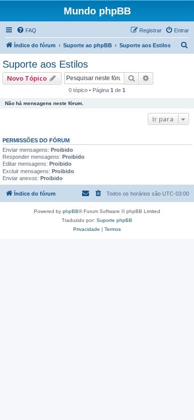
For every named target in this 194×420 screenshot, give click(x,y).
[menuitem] (26, 30)
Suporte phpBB (114, 220)
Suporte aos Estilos (45, 64)
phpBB (71, 211)
